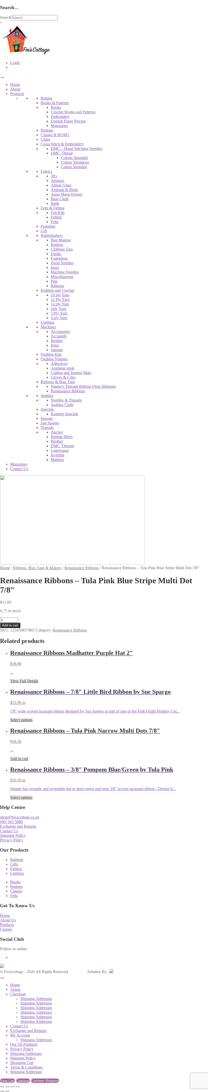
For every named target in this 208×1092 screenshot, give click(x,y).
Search (5, 17)
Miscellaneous (62, 276)
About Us (8, 920)
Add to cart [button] (19, 759)
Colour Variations (75, 162)
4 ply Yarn (59, 318)
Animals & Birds (64, 190)
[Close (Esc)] (17, 1086)
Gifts (14, 864)
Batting (46, 98)
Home (15, 84)
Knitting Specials (64, 414)
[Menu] (2, 77)
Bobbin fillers (62, 437)
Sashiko (47, 395)
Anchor (57, 432)
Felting (56, 217)
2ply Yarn (58, 308)
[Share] (12, 1086)
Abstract (57, 180)
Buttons (47, 130)
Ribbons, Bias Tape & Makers (37, 568)
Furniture (48, 226)
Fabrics (46, 171)
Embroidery (60, 116)
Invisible (57, 455)
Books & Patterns (55, 103)
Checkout (18, 994)
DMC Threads (62, 446)
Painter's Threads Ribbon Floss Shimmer (83, 386)
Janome (57, 350)
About (15, 89)
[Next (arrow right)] (7, 1091)
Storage (47, 418)
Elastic (56, 254)
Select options (21, 720)
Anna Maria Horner (66, 194)
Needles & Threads (66, 400)
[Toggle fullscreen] (7, 1086)
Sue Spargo (50, 423)
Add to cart (10, 625)
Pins (54, 281)
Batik (55, 203)
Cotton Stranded (74, 167)
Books (56, 107)
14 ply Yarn (60, 304)
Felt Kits (57, 212)
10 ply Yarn (60, 295)
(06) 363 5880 (11, 822)
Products (17, 93)
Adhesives (59, 363)
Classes (16, 891)
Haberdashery (52, 235)
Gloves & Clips (63, 377)
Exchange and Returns (18, 826)
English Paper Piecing (68, 121)
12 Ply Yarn (60, 299)
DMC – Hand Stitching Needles (76, 148)
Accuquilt (58, 336)
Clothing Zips (62, 249)
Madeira (57, 459)
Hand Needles (62, 263)
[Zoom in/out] (2, 1086)
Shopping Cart (21, 1062)
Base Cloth (59, 199)
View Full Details (24, 681)
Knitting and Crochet (57, 290)
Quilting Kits (51, 354)
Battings (16, 859)
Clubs (45, 139)
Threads (47, 427)
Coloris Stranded (74, 158)
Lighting (47, 322)
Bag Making (61, 240)
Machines (48, 327)
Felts (54, 222)
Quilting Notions (54, 359)
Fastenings (59, 258)
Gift (44, 231)
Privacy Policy (11, 840)
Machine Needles (65, 272)
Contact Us (19, 469)
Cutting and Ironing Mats (71, 373)
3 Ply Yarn (59, 313)
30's (54, 176)
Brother (57, 341)
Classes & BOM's (55, 135)
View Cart (7, 1081)
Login (15, 62)
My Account (20, 1035)
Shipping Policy (13, 835)
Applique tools (62, 368)
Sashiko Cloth (62, 405)
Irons (55, 267)
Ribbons (57, 286)
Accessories (60, 331)
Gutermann (60, 450)
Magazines (59, 126)
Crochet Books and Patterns (73, 112)
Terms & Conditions (26, 1067)
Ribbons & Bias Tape (58, 382)
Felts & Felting (52, 208)
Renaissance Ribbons (68, 391)
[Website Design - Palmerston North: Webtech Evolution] (111, 972)
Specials (47, 409)
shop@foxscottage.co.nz (19, 817)
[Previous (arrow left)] (2, 1091)
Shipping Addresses (36, 998)
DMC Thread (62, 153)
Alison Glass (61, 185)
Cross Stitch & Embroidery (62, 144)
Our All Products (23, 1044)
